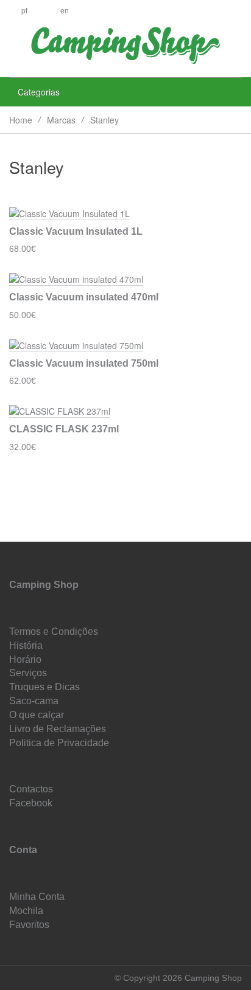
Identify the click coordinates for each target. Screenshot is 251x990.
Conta (23, 850)
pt (24, 10)
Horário (25, 659)
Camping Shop (44, 585)
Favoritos (29, 924)
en (64, 10)
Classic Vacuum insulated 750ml (83, 363)
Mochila (26, 910)
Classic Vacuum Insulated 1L (76, 231)
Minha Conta (37, 896)
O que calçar (36, 715)
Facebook (30, 803)
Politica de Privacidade (59, 743)
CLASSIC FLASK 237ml (64, 429)
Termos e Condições (53, 631)
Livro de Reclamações (57, 729)
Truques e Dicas (44, 687)
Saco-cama (33, 701)
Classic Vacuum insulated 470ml (83, 297)
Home (20, 120)
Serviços (28, 673)
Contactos (31, 789)
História (26, 645)
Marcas (61, 120)
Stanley (104, 120)
